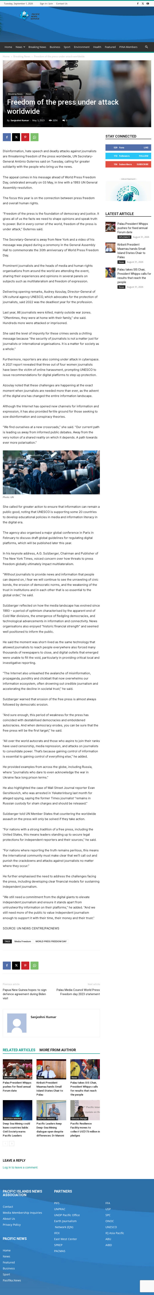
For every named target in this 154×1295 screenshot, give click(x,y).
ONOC (109, 1221)
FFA (107, 1203)
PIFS (57, 1203)
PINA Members (128, 47)
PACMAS (59, 1251)
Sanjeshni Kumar (20, 120)
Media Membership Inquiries (22, 1213)
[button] (146, 47)
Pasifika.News (12, 1280)
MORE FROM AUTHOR (58, 1050)
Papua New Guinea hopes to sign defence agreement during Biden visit (25, 994)
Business (55, 47)
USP (108, 1209)
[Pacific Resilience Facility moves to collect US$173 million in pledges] (85, 1110)
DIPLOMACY (9, 1077)
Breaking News (37, 47)
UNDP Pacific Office (67, 1215)
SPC (107, 1215)
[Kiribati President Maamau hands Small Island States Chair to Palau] (51, 1069)
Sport (67, 47)
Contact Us (61, 3)
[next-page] (11, 1143)
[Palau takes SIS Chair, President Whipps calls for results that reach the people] (85, 1069)
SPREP (58, 1245)
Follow (143, 155)
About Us (9, 1219)
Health (97, 47)
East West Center (65, 1239)
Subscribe (142, 164)
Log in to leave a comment (20, 1167)
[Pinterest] (25, 137)
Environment (82, 47)
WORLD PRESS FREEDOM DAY (51, 941)
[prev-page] (5, 1143)
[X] (143, 3)
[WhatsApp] (34, 137)
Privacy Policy (12, 1225)
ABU (108, 1239)
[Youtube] (148, 3)
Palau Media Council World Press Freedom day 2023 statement (78, 992)
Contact (8, 1207)
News (19, 47)
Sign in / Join (46, 3)
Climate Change (79, 1118)
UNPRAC (59, 1209)
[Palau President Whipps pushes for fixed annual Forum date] (17, 1069)
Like (146, 147)
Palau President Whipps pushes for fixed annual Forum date (17, 1086)
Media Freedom (22, 941)
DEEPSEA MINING (12, 1118)
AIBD (108, 1245)
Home (8, 47)
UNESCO (111, 1227)
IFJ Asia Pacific (114, 1233)
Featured (110, 47)
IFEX (57, 1233)
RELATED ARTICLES (19, 1050)
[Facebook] (138, 3)
